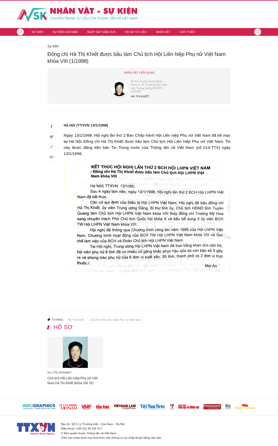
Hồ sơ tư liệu (136, 32)
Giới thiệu (187, 32)
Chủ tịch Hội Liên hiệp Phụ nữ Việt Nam (115, 319)
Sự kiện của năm (65, 32)
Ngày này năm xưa (101, 32)
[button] (257, 31)
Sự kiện (37, 32)
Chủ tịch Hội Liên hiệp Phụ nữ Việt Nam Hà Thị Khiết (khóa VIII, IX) (72, 380)
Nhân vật (163, 32)
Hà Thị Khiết (76, 319)
